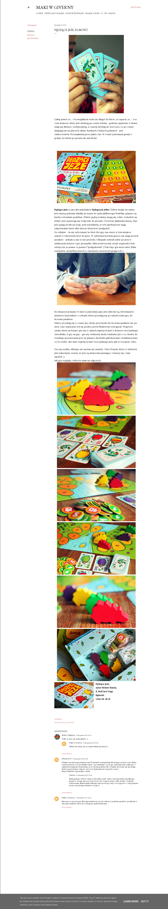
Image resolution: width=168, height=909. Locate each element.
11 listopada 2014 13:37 (91, 743)
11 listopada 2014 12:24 (83, 735)
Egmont (31, 35)
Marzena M (66, 759)
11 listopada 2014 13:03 (80, 759)
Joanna (72, 775)
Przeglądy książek (54, 13)
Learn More (130, 901)
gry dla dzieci (32, 38)
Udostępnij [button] (31, 25)
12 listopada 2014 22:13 (84, 775)
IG (102, 13)
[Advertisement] (96, 866)
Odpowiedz (67, 754)
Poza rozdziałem (75, 13)
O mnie (39, 13)
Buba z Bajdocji (68, 735)
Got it (145, 901)
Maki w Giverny (54, 7)
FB (105, 13)
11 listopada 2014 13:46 (83, 798)
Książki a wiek (92, 13)
